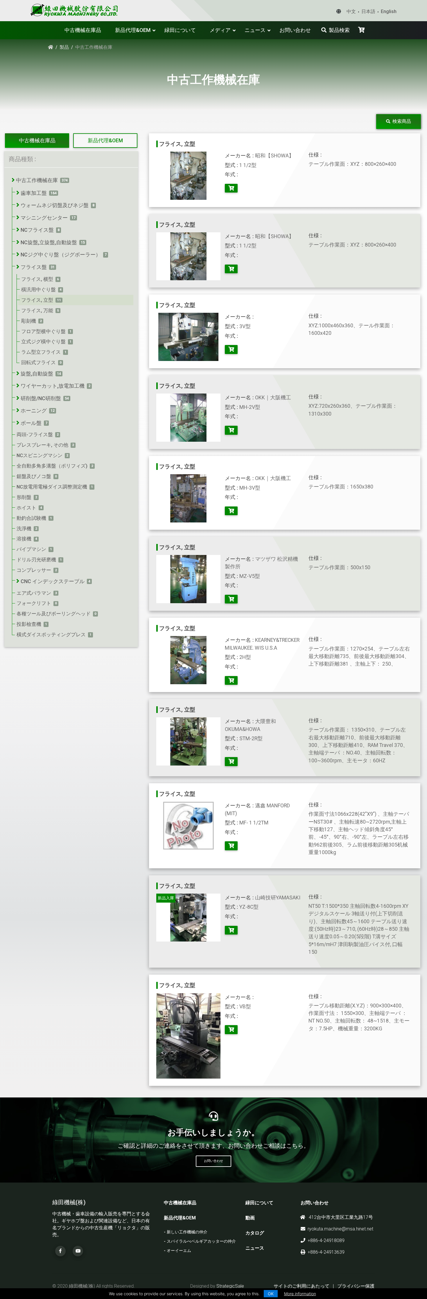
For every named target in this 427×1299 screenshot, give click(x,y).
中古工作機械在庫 (37, 180)
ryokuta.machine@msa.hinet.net (340, 1229)
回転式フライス (38, 362)
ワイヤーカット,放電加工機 (53, 386)
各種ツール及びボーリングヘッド (54, 614)
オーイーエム (179, 1250)
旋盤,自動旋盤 (37, 374)
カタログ (254, 1233)
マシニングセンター (44, 218)
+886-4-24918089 (326, 1240)
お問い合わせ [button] (213, 1161)
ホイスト (26, 508)
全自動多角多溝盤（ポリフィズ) (52, 466)
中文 (351, 11)
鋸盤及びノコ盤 (34, 476)
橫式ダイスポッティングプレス (51, 634)
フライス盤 (34, 267)
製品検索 (339, 30)
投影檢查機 (29, 624)
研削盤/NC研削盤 (41, 398)
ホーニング (34, 411)
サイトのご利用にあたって (301, 1286)
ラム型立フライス (41, 352)
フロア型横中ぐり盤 (43, 331)
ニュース (255, 30)
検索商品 (401, 121)
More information (300, 1293)
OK (271, 1293)
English (389, 11)
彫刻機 (28, 321)
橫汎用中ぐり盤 (38, 289)
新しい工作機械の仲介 (187, 1232)
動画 (250, 1218)
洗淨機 (24, 528)
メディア (220, 30)
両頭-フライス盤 (35, 434)
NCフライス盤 (37, 230)
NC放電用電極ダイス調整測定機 (52, 487)
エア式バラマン (34, 593)
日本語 (368, 11)
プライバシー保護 (355, 1286)
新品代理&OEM (132, 30)
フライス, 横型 (37, 279)
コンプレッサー (34, 570)
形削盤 (24, 497)
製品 (64, 47)
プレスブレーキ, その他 (42, 445)
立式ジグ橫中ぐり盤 (43, 341)
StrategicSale (230, 1286)
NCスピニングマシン (39, 455)
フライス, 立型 (37, 300)
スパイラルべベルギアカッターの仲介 (201, 1241)
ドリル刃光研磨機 (36, 560)
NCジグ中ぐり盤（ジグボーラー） (61, 255)
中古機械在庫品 (82, 30)
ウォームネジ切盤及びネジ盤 (55, 205)
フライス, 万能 (37, 310)
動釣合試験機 (31, 518)
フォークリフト (34, 603)
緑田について (180, 30)
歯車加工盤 (34, 193)
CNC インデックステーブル (53, 581)
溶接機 (24, 539)
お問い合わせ (295, 30)
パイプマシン (31, 549)
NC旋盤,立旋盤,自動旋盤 (49, 242)
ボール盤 (31, 423)
